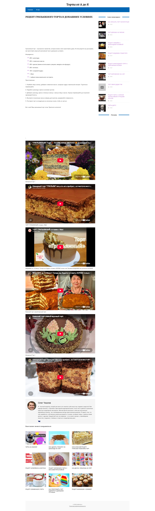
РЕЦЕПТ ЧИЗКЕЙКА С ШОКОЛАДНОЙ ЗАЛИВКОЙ (115, 43)
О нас (38, 10)
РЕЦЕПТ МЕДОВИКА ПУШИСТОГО (117, 53)
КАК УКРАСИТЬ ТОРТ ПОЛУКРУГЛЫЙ (118, 22)
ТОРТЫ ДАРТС (112, 105)
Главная (30, 10)
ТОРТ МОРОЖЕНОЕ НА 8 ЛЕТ (116, 74)
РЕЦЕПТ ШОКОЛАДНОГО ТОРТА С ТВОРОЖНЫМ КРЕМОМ (118, 64)
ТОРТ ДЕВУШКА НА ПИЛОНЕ (116, 32)
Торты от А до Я (77, 4)
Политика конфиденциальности (77, 506)
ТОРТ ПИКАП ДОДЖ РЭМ (115, 84)
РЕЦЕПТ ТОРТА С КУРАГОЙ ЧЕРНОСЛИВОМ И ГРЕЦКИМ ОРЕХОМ (116, 96)
